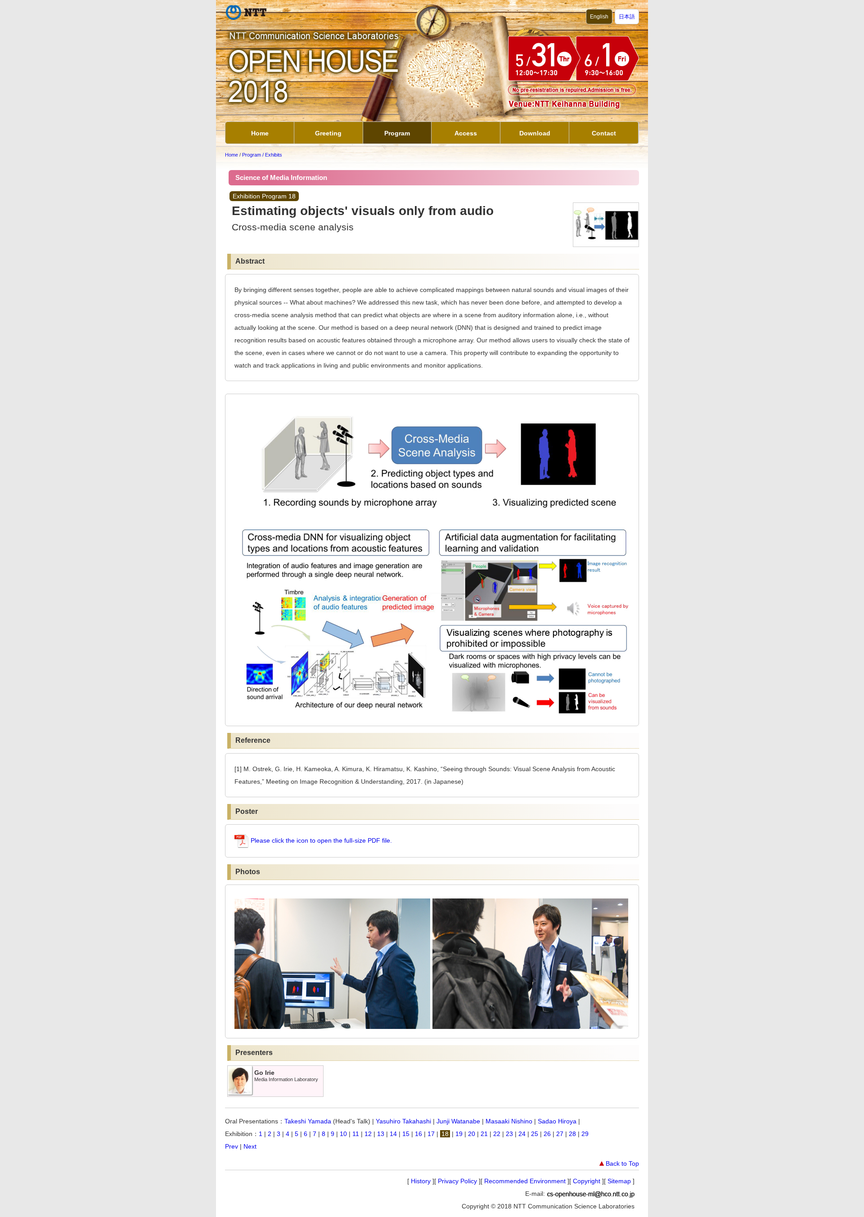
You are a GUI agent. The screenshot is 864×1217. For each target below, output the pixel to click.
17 (431, 1133)
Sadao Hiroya (557, 1121)
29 (585, 1133)
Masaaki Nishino (509, 1121)
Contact (604, 133)
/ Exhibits (272, 154)
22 (496, 1133)
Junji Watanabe (458, 1121)
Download (534, 133)
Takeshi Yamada (307, 1121)
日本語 (627, 16)
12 (368, 1133)
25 (534, 1133)
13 (380, 1133)
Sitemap (619, 1181)
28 (572, 1133)
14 (393, 1133)
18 (445, 1133)
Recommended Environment (525, 1181)
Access (465, 133)
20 (471, 1133)
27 (559, 1133)
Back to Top (622, 1163)
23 (509, 1133)
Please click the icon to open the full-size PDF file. (320, 840)
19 (459, 1133)
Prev (231, 1146)
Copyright (586, 1181)
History (421, 1181)
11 (355, 1133)
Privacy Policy (457, 1181)
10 (343, 1133)
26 (547, 1133)
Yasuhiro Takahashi (403, 1121)
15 (406, 1133)
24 (522, 1133)
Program (397, 133)
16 (418, 1133)
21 (484, 1133)
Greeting (328, 133)
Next (249, 1146)
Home (260, 133)
